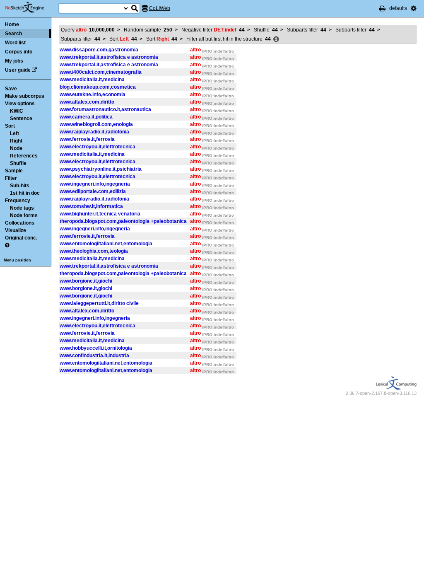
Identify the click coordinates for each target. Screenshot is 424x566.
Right (16, 141)
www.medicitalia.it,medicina (92, 79)
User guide (18, 70)
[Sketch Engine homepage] (31, 7)
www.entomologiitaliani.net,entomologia (106, 244)
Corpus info (18, 52)
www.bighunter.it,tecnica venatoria (100, 214)
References (24, 156)
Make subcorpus (24, 96)
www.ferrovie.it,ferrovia (87, 139)
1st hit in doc (25, 193)
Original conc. (21, 238)
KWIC (16, 111)
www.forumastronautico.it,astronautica (105, 109)
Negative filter (213, 30)
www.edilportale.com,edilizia (93, 191)
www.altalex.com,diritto (87, 102)
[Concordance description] (276, 39)
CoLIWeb (159, 8)
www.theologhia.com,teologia (94, 251)
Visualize (15, 230)
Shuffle (18, 163)
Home (12, 24)
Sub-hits (19, 186)
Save (11, 89)
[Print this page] (382, 8)
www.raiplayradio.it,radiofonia (94, 132)
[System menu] (414, 8)
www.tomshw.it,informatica (91, 206)
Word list (15, 43)
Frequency (17, 200)
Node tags (22, 208)
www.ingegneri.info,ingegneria (95, 184)
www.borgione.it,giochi (86, 281)
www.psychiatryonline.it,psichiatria (101, 169)
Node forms (24, 215)
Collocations (19, 223)
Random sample (148, 30)
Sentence (21, 118)
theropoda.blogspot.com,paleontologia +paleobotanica (123, 221)
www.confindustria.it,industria (94, 355)
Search (13, 33)
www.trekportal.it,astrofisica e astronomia (109, 57)
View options (20, 103)
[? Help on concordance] (7, 245)
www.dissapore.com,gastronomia (99, 50)
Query (88, 30)
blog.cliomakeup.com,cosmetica (98, 87)
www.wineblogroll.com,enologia (96, 124)
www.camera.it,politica (86, 117)
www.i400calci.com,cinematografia (101, 72)
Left (14, 133)
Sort (10, 126)
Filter (11, 178)
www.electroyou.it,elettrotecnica (97, 147)
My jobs (14, 61)
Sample (14, 171)
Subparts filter (306, 30)
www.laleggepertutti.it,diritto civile (99, 303)
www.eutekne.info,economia (92, 94)
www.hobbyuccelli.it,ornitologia (96, 348)
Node (16, 148)
